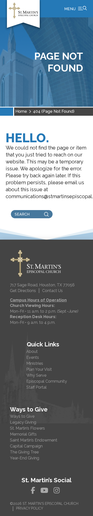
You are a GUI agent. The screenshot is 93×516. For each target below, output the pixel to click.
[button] (75, 8)
